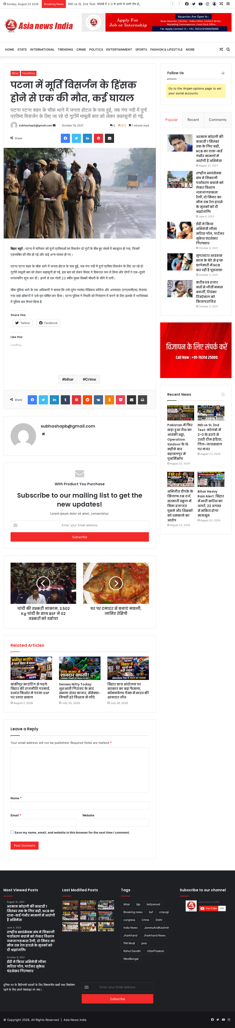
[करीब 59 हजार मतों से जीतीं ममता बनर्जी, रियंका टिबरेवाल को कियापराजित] (180, 288)
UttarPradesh (155, 951)
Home (9, 49)
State (22, 49)
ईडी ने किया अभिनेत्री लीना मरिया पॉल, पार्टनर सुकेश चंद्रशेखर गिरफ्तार (210, 233)
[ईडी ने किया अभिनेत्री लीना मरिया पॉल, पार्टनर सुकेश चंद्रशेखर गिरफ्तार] (180, 230)
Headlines (28, 73)
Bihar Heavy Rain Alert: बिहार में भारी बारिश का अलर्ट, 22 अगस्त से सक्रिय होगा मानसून (211, 503)
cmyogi (164, 912)
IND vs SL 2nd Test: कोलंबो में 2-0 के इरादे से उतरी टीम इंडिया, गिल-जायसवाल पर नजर (119, 4)
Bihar (15, 73)
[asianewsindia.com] (39, 25)
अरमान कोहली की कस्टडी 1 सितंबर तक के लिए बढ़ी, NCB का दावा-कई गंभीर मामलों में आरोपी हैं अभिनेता (209, 148)
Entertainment (119, 49)
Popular (171, 119)
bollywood (153, 904)
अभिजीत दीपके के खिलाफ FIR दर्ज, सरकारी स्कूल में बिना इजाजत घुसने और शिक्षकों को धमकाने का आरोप (180, 506)
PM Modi (129, 943)
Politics (96, 49)
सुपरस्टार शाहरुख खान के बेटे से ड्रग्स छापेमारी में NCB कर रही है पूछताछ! (209, 262)
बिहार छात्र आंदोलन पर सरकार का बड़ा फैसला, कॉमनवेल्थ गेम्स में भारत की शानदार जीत (128, 691)
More (190, 49)
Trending (65, 49)
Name (16, 798)
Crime (81, 49)
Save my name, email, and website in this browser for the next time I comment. (72, 832)
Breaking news (133, 912)
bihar (69, 379)
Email (16, 815)
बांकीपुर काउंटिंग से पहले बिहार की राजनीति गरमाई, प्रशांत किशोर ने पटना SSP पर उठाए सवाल (30, 691)
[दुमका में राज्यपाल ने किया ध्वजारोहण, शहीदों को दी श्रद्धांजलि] (88, 926)
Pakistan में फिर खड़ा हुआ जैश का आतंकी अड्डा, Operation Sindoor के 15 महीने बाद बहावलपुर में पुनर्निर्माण (180, 442)
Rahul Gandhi (132, 951)
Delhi (159, 920)
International (42, 49)
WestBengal (131, 958)
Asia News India (75, 1020)
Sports (141, 49)
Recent (193, 119)
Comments (218, 119)
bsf (151, 912)
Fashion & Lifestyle (166, 49)
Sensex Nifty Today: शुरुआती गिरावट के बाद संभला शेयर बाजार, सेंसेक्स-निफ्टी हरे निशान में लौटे (79, 691)
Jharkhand (130, 935)
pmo (144, 943)
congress (129, 920)
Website (88, 815)
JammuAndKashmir (156, 927)
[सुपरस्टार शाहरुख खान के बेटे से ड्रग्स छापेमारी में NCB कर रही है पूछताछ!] (180, 261)
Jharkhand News (154, 935)
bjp (138, 904)
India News (130, 927)
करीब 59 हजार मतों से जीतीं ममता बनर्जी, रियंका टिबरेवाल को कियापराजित (209, 292)
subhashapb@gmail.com (35, 125)
